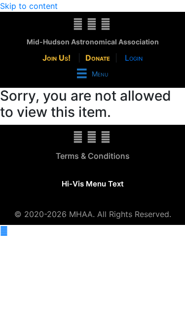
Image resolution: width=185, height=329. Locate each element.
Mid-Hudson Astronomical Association (93, 41)
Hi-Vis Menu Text (93, 183)
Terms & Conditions (93, 156)
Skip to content (29, 6)
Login (134, 58)
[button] (4, 231)
